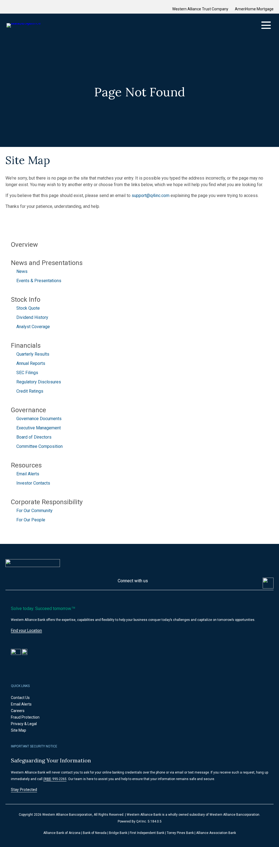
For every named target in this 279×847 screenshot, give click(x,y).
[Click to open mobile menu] (266, 25)
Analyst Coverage (33, 326)
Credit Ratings (29, 391)
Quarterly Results (32, 354)
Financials (26, 345)
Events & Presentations (38, 280)
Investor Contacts (33, 483)
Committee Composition (39, 446)
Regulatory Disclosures (38, 381)
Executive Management (38, 427)
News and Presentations (47, 263)
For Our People (30, 519)
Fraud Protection (32, 717)
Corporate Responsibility (47, 502)
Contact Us (27, 698)
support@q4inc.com (150, 195)
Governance (28, 410)
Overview (24, 244)
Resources (26, 465)
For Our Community (34, 510)
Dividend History (32, 317)
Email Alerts (27, 473)
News (22, 271)
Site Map (25, 730)
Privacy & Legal (30, 724)
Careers (24, 711)
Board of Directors (33, 437)
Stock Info (25, 299)
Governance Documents (39, 418)
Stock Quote (28, 308)
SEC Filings (27, 372)
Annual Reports (30, 363)
